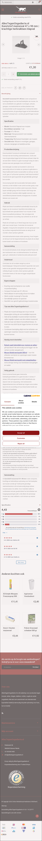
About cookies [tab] (21, 402)
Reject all (21, 443)
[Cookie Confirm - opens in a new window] (32, 396)
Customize (21, 438)
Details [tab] (34, 402)
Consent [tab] (7, 402)
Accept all (21, 433)
